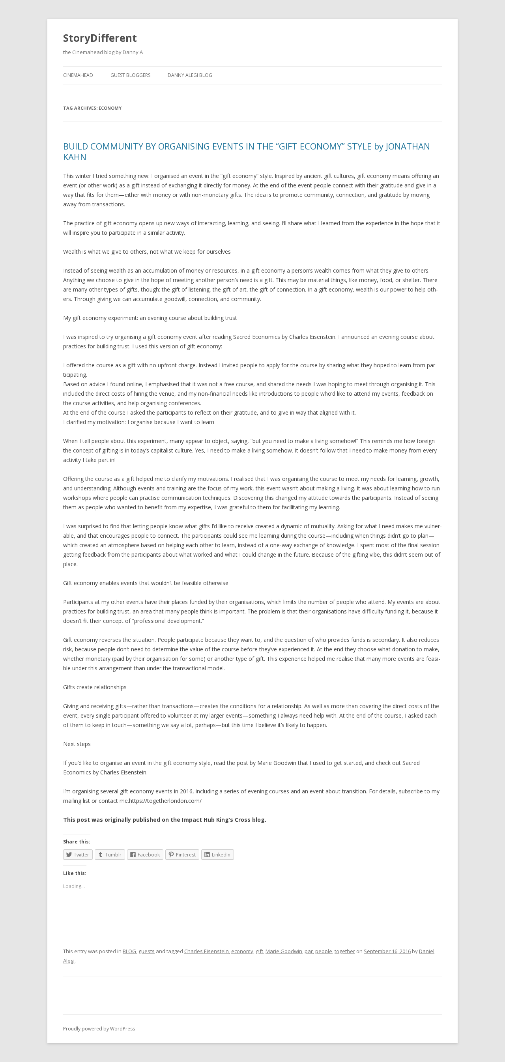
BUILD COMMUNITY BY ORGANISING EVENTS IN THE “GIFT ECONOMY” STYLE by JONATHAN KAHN (246, 151)
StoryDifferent (100, 38)
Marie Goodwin (284, 951)
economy (242, 951)
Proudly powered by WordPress (99, 1028)
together (345, 951)
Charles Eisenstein (206, 951)
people (323, 951)
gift (259, 951)
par (309, 951)
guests (146, 951)
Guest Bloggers (130, 75)
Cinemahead (78, 75)
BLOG (129, 951)
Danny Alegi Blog (190, 75)
